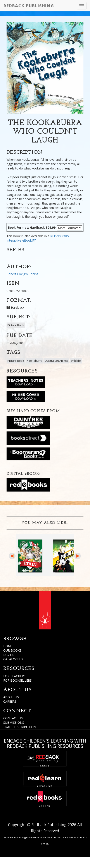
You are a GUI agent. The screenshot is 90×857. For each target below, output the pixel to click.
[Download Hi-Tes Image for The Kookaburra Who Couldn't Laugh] (26, 397)
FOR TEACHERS (14, 676)
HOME (7, 646)
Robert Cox (14, 274)
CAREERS (9, 701)
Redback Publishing (28, 5)
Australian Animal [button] (56, 361)
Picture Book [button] (15, 325)
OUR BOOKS (12, 650)
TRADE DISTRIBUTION (19, 727)
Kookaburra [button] (35, 361)
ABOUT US (11, 697)
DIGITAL (9, 655)
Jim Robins (30, 274)
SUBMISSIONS (13, 722)
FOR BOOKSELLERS (17, 680)
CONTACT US (13, 718)
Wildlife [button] (76, 361)
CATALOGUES (13, 659)
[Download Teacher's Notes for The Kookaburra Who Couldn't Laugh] (26, 383)
